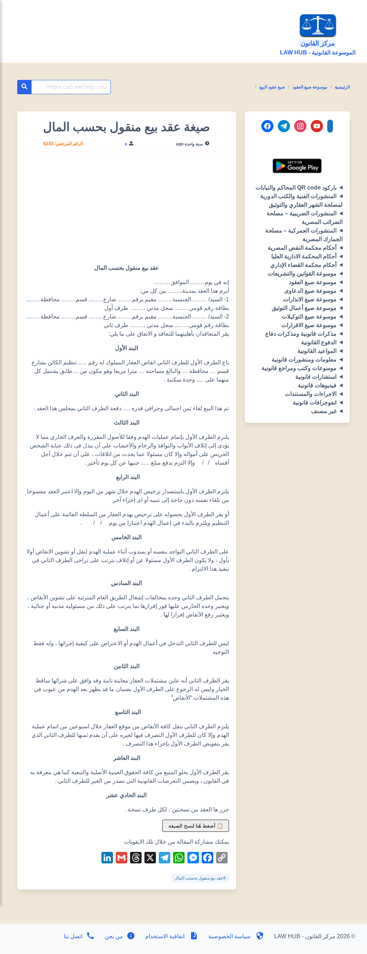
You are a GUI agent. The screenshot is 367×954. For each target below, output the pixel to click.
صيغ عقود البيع (272, 87)
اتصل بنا (73, 936)
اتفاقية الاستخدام (165, 936)
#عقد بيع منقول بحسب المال (200, 878)
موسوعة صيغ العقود (309, 87)
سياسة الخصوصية (229, 936)
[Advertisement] (126, 210)
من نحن (113, 936)
